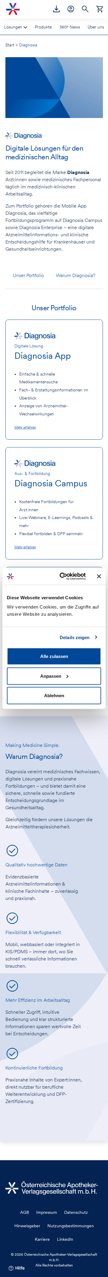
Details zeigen (74, 637)
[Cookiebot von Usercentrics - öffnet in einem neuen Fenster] (63, 576)
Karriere (42, 1239)
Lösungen (13, 27)
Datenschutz (76, 1212)
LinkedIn (65, 1239)
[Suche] (85, 8)
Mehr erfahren (25, 427)
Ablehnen (54, 695)
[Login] (71, 8)
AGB (24, 1212)
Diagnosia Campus (50, 483)
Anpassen (50, 675)
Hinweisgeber (27, 1225)
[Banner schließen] (99, 576)
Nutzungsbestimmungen (70, 1225)
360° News (69, 27)
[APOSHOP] (99, 8)
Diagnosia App (42, 355)
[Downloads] (56, 8)
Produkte (43, 27)
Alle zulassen (54, 656)
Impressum (46, 1212)
